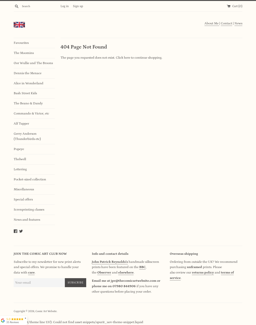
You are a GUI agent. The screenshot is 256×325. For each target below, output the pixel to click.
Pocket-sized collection (30, 179)
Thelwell (20, 159)
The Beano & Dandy (28, 103)
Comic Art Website (46, 311)
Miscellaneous (24, 189)
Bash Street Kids (25, 93)
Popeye (19, 149)
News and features (27, 220)
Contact (226, 23)
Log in (65, 6)
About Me (211, 23)
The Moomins (24, 53)
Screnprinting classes (29, 209)
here (127, 58)
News (238, 23)
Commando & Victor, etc (31, 113)
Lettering (20, 169)
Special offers (23, 199)
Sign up (78, 6)
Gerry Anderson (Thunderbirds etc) (27, 136)
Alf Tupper (21, 124)
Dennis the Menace (27, 73)
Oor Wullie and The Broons (33, 63)
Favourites (21, 43)
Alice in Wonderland (28, 83)
